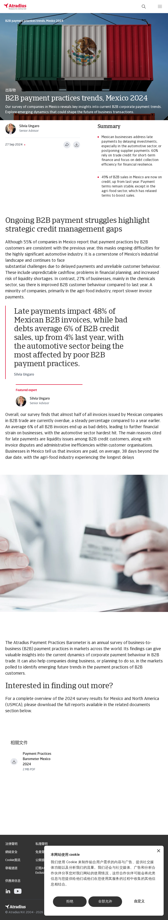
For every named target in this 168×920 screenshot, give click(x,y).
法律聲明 (11, 844)
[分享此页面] (66, 144)
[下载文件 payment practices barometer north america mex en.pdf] (14, 761)
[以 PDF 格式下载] (76, 144)
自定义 (139, 901)
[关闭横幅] (158, 851)
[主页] (15, 6)
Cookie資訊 (12, 860)
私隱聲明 (41, 844)
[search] (144, 6)
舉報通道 (11, 868)
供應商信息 (13, 881)
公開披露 (41, 860)
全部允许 (105, 901)
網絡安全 (11, 852)
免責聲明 (41, 852)
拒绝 (69, 901)
